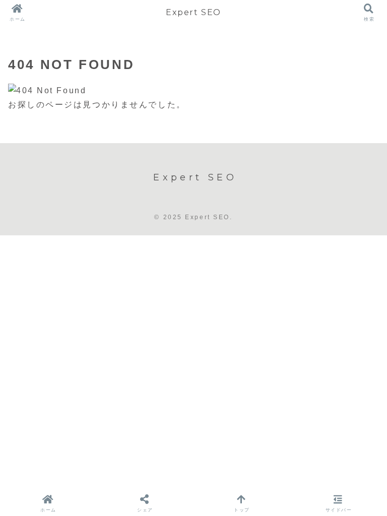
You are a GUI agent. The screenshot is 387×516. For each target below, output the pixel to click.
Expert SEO (193, 12)
